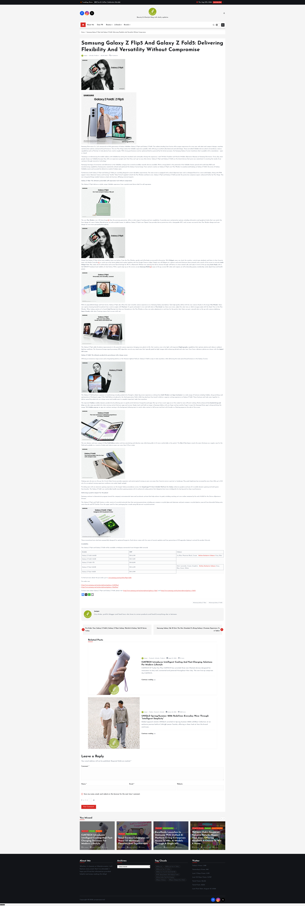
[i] (108, 222)
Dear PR (100, 27)
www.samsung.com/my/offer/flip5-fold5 (120, 580)
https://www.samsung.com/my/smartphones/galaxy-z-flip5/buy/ (99, 589)
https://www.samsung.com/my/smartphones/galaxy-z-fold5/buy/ (100, 587)
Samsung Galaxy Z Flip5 (200, 605)
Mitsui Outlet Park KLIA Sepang (165, 879)
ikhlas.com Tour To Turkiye (163, 871)
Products (96, 58)
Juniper (85, 58)
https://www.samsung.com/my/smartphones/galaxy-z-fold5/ (178, 593)
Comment (85, 768)
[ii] (150, 269)
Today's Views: (197, 868)
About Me (90, 27)
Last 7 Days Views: (199, 876)
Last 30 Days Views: (199, 879)
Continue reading (148, 682)
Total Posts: (196, 887)
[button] (222, 821)
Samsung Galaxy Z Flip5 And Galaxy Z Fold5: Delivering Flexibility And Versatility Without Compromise (116, 34)
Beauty (108, 27)
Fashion (151, 714)
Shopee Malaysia (161, 882)
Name (84, 786)
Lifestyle (117, 27)
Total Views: (197, 883)
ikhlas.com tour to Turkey (172, 869)
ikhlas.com (159, 869)
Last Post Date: (198, 891)
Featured (151, 660)
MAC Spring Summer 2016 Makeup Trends (168, 877)
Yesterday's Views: (199, 872)
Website (180, 786)
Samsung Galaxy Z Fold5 (216, 605)
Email (131, 786)
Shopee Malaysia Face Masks (177, 882)
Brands (126, 27)
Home (83, 34)
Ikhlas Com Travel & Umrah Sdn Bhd (166, 874)
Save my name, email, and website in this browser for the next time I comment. (112, 796)
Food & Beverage (94, 824)
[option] (97, 838)
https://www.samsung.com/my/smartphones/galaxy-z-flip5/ (140, 593)
